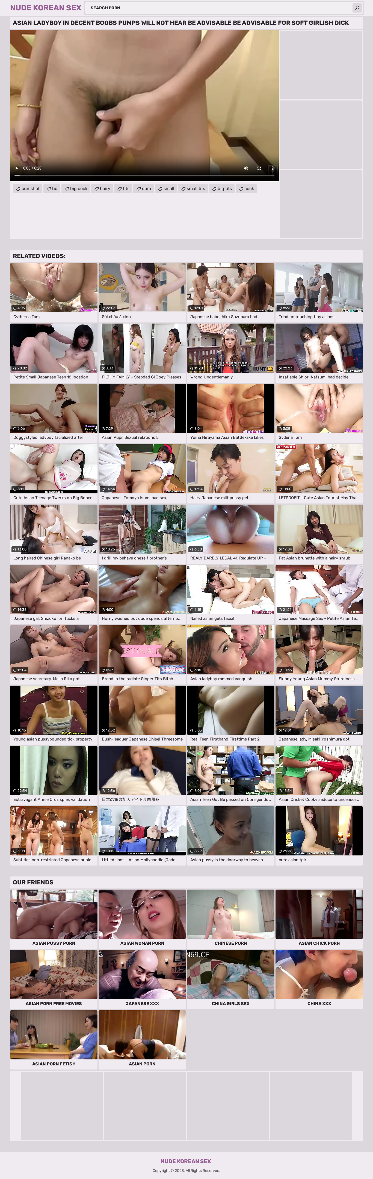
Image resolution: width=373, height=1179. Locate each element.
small (169, 188)
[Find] (357, 8)
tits (126, 188)
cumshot (31, 188)
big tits (225, 188)
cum (146, 188)
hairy (105, 188)
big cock (78, 188)
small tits (196, 188)
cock (249, 188)
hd (55, 188)
